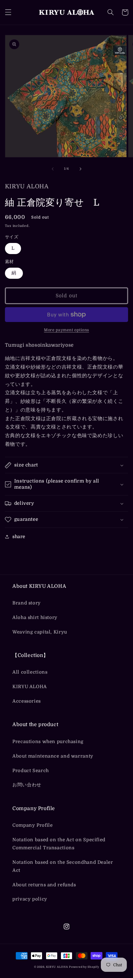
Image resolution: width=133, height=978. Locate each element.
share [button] (18, 536)
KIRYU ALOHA (29, 686)
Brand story (26, 603)
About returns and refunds (44, 885)
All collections (29, 672)
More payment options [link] (66, 330)
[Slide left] (52, 169)
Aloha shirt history (35, 617)
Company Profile (32, 825)
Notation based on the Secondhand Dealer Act (62, 866)
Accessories (26, 701)
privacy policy (29, 899)
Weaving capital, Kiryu (39, 632)
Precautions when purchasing (48, 741)
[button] (8, 12)
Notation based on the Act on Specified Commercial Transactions (58, 844)
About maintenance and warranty (52, 756)
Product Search (30, 770)
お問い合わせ (26, 785)
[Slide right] (80, 169)
